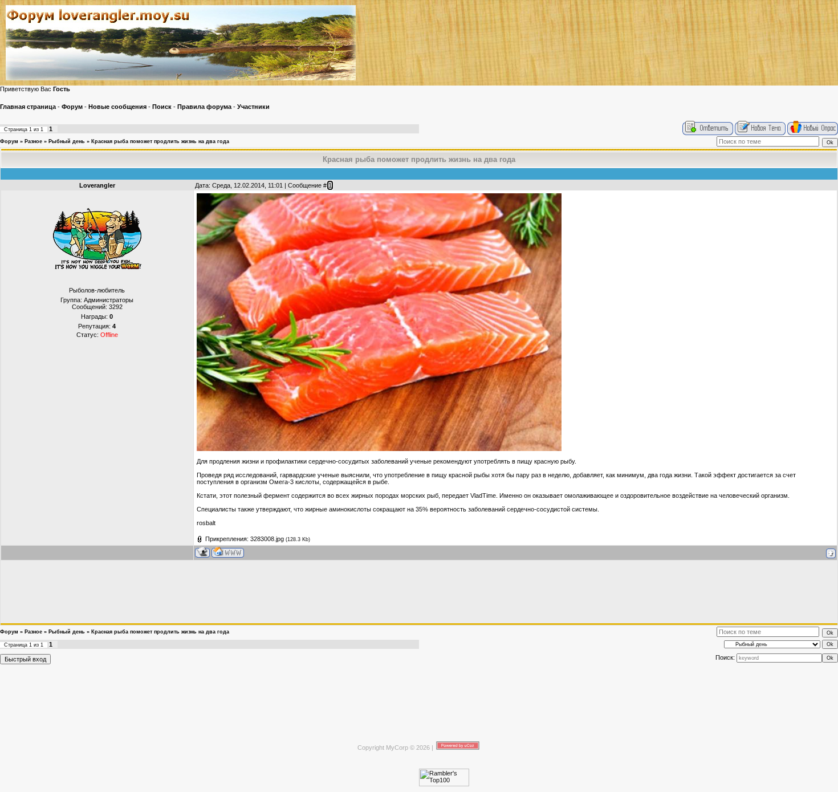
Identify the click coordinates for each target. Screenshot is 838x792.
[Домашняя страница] (227, 552)
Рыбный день (66, 141)
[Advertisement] (419, 592)
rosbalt (206, 522)
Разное (33, 141)
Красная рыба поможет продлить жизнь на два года (160, 141)
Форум (9, 141)
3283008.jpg (267, 538)
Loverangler (97, 185)
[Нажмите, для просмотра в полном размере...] (379, 448)
